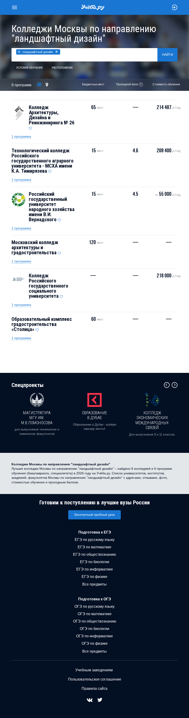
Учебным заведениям (94, 670)
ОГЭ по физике (95, 643)
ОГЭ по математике (95, 614)
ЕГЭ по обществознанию (94, 554)
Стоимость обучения (166, 84)
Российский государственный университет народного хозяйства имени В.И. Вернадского (51, 206)
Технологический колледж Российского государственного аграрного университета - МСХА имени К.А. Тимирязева (43, 161)
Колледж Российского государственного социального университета (48, 286)
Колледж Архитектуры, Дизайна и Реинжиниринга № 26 (51, 115)
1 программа (21, 136)
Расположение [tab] (62, 67)
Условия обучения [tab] (29, 67)
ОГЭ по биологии (94, 629)
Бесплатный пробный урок (94, 514)
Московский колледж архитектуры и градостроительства (35, 247)
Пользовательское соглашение (94, 679)
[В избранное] (30, 127)
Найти (167, 54)
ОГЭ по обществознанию (94, 621)
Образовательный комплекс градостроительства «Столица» (42, 324)
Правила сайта (94, 688)
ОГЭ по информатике (94, 636)
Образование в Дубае (94, 415)
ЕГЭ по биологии (94, 562)
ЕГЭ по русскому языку (95, 540)
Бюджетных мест (93, 84)
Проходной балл (127, 84)
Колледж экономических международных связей (152, 420)
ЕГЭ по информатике (94, 569)
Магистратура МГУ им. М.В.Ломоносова (37, 417)
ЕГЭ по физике (94, 577)
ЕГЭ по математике (94, 547)
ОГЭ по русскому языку (94, 606)
